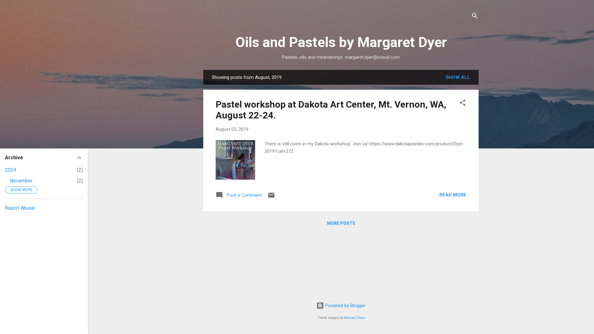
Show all (458, 77)
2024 (10, 170)
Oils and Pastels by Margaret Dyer (341, 42)
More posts (341, 223)
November (21, 181)
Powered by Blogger (345, 305)
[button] (462, 104)
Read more (452, 195)
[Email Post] (271, 197)
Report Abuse (20, 208)
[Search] (475, 16)
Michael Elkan (354, 318)
